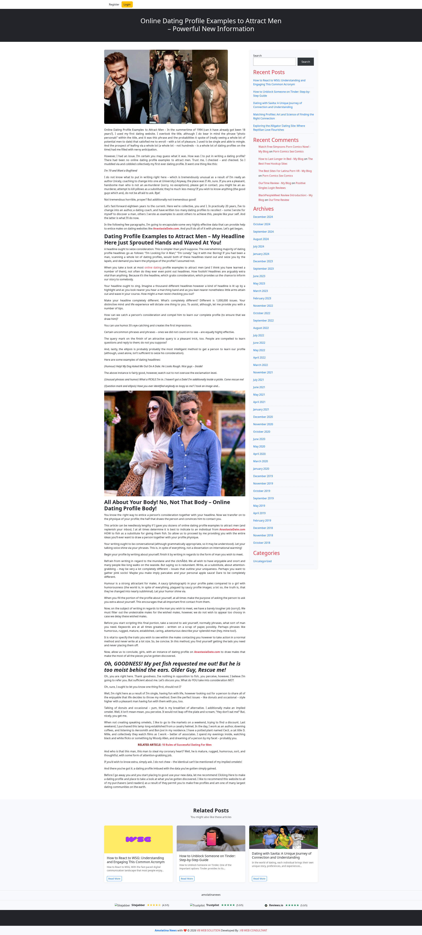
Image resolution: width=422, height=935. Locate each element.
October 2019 (261, 491)
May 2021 (259, 394)
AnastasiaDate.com (166, 228)
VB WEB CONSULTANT (253, 930)
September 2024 (263, 231)
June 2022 (259, 343)
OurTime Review (279, 200)
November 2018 (263, 535)
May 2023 (259, 283)
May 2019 (259, 506)
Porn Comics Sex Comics (288, 151)
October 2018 (261, 543)
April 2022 (259, 357)
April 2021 (259, 402)
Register (114, 4)
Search (257, 55)
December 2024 (263, 217)
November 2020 (263, 424)
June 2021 (259, 387)
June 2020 (259, 439)
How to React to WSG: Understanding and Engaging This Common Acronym (136, 860)
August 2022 (261, 328)
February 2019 (262, 520)
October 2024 (261, 224)
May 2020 (259, 446)
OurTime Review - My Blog (274, 183)
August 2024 (261, 239)
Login (127, 4)
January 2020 (261, 468)
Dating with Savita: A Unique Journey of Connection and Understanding (281, 855)
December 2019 (263, 476)
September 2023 (263, 268)
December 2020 (263, 417)
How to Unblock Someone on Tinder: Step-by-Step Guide (207, 858)
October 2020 (261, 431)
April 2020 (259, 454)
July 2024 (258, 246)
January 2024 (261, 254)
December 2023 (263, 261)
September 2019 (263, 498)
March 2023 (260, 291)
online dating (153, 267)
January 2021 (261, 409)
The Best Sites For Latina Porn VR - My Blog (285, 171)
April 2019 (259, 513)
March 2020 (260, 461)
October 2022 (261, 313)
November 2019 (263, 483)
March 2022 (260, 365)
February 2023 (262, 298)
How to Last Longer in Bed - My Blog (280, 159)
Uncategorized (262, 561)
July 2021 (258, 380)
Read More (114, 878)
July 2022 (258, 335)
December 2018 (263, 528)
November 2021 (263, 372)
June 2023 (259, 276)
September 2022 (263, 320)
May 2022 (259, 350)
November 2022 (263, 305)
